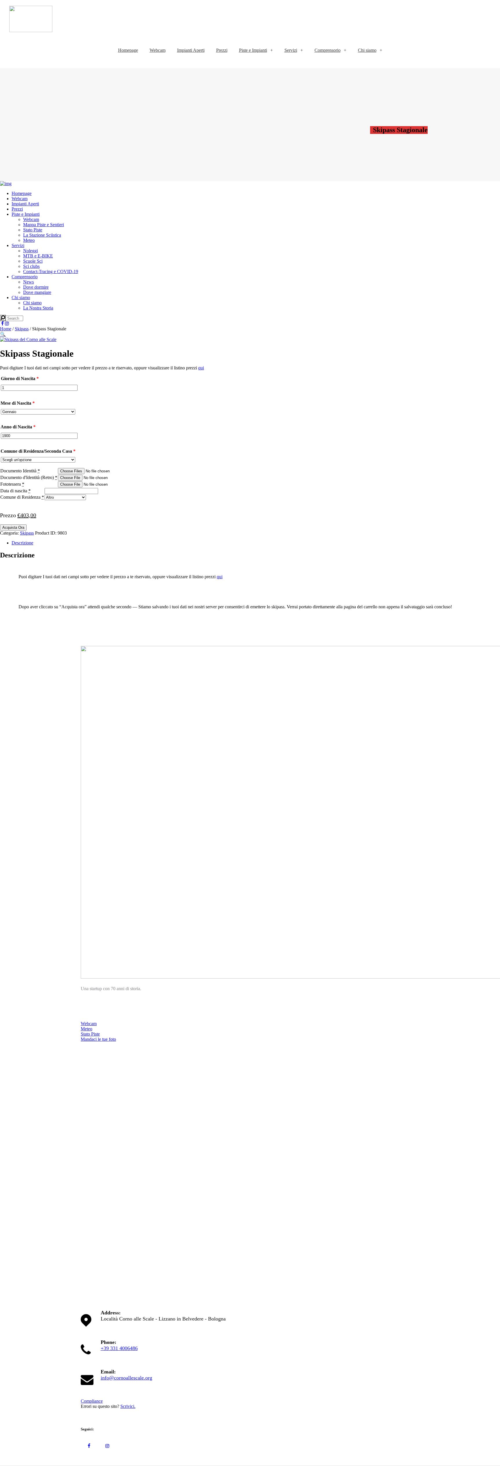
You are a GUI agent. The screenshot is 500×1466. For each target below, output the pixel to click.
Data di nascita (13, 490)
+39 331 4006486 (119, 1348)
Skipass (22, 328)
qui (201, 367)
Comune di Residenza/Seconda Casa (38, 451)
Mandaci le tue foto (98, 1039)
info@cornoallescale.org (126, 1378)
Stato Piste (90, 1034)
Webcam (89, 1023)
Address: (111, 1313)
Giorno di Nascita (20, 378)
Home (5, 328)
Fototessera (12, 484)
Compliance (92, 1401)
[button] (3, 334)
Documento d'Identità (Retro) (28, 477)
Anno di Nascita (18, 426)
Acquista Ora (13, 527)
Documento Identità (20, 470)
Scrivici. (127, 1406)
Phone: (108, 1342)
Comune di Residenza (20, 497)
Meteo (86, 1028)
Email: (108, 1372)
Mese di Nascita (18, 403)
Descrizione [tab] (22, 542)
